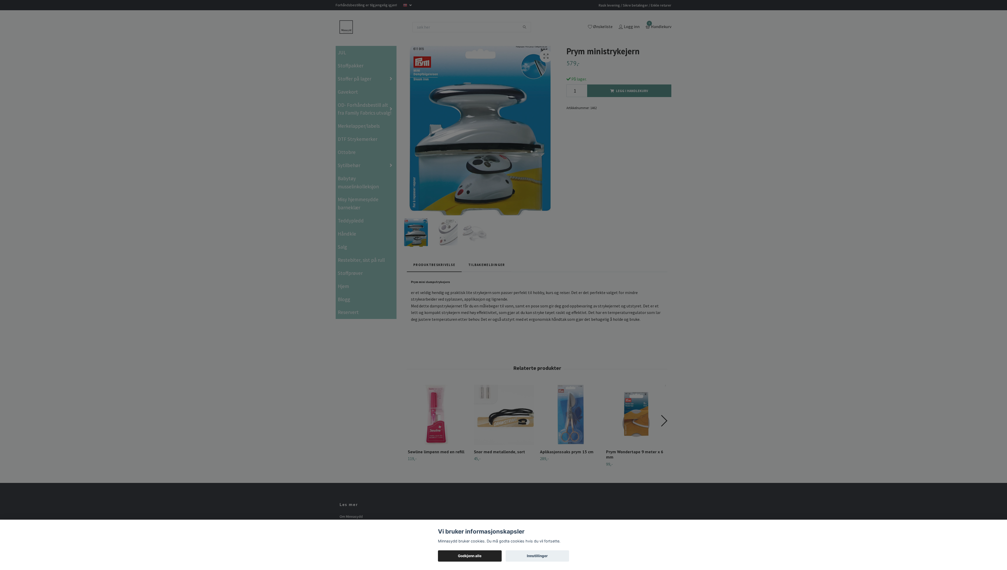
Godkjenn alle (469, 556)
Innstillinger (537, 556)
